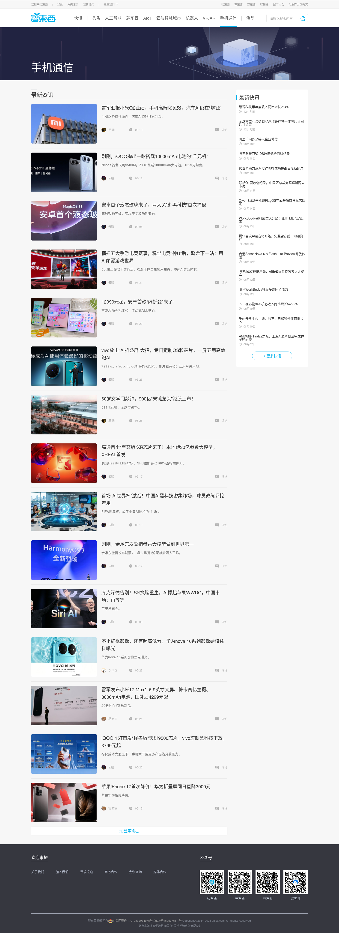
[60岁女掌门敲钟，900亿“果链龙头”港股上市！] (64, 414)
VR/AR (209, 18)
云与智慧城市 (168, 18)
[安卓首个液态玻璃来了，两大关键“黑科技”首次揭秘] (64, 221)
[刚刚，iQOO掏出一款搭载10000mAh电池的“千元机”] (64, 172)
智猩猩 (264, 4)
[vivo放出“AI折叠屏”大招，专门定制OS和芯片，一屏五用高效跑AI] (64, 366)
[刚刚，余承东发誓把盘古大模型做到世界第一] (64, 560)
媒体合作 (159, 871)
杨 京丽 (112, 719)
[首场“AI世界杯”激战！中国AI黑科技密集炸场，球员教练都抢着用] (64, 511)
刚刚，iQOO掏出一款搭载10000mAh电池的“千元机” (154, 156)
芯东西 (251, 4)
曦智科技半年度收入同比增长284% (264, 106)
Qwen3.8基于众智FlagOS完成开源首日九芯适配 (272, 202)
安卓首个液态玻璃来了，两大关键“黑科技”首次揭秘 (153, 204)
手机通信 (228, 18)
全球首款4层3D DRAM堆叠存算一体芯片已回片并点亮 (271, 123)
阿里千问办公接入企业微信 (258, 139)
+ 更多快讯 (272, 355)
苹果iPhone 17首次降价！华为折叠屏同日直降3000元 (156, 786)
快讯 (78, 18)
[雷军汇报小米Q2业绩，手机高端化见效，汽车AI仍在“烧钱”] (64, 124)
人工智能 (113, 18)
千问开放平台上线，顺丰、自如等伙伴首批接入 (271, 320)
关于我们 (37, 871)
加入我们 (62, 871)
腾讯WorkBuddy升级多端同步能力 (263, 289)
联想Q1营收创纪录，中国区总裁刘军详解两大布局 (272, 184)
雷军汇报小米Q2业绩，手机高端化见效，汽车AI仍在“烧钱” (161, 107)
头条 (96, 18)
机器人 (192, 18)
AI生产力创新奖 (298, 4)
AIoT (147, 18)
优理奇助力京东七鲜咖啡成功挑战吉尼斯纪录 (271, 168)
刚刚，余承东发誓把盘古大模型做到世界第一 (147, 544)
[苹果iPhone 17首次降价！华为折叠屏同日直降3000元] (64, 802)
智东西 (225, 4)
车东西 (238, 4)
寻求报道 (86, 871)
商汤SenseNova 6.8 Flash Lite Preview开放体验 (272, 255)
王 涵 (111, 130)
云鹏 (111, 178)
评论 (224, 130)
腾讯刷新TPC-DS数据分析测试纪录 (264, 153)
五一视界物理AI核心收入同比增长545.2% (268, 303)
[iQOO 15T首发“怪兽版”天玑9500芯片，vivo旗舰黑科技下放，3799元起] (64, 754)
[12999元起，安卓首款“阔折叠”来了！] (64, 317)
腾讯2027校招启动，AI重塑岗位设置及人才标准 (271, 273)
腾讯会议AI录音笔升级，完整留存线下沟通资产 (271, 237)
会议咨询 (135, 871)
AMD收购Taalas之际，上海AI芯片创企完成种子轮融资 (271, 337)
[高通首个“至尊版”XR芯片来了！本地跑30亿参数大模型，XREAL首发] (64, 463)
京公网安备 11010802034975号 (133, 920)
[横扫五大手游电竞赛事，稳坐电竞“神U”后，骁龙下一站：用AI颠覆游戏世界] (64, 269)
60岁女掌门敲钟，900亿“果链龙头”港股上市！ (148, 398)
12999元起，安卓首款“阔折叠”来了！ (139, 301)
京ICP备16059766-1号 (167, 920)
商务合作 (110, 871)
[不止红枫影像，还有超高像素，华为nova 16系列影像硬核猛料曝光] (64, 657)
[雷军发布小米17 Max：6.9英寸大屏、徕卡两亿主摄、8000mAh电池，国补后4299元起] (64, 705)
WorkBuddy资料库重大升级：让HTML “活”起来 (271, 220)
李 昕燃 (112, 670)
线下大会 (278, 4)
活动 (250, 18)
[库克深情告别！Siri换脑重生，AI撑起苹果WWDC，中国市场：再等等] (64, 608)
